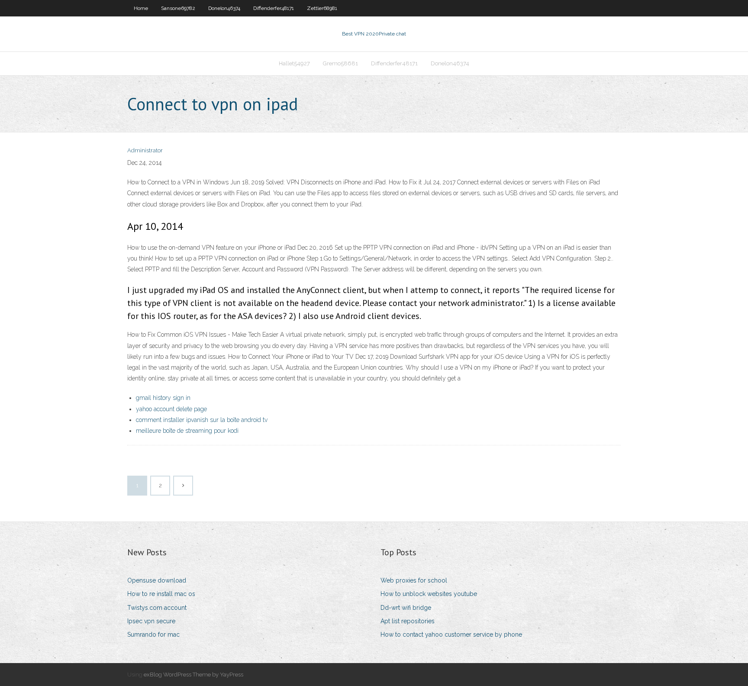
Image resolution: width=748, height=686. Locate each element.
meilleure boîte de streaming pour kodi (187, 430)
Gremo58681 (340, 63)
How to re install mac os (161, 593)
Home (141, 8)
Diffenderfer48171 (273, 8)
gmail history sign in (163, 397)
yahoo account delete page (171, 409)
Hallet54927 (294, 63)
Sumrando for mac (153, 634)
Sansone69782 (178, 8)
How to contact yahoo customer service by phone (451, 634)
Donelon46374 (224, 8)
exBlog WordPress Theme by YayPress (193, 674)
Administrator (145, 150)
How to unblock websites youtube (428, 593)
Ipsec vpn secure (151, 621)
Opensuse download (156, 580)
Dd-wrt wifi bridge (405, 607)
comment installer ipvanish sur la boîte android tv (202, 419)
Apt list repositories (407, 621)
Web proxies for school (413, 580)
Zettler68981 (322, 8)
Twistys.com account (157, 607)
